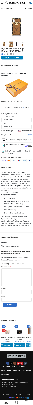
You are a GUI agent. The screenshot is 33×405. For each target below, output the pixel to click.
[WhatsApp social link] (21, 101)
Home (3, 8)
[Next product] (30, 8)
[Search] (7, 3)
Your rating (5, 263)
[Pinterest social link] (15, 101)
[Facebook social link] (8, 101)
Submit (9, 305)
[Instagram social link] (14, 363)
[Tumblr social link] (25, 363)
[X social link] (11, 101)
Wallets (10, 8)
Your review (6, 267)
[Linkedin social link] (18, 101)
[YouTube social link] (18, 363)
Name (3, 288)
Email (3, 296)
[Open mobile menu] (2, 3)
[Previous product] (26, 8)
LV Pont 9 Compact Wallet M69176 (12, 337)
